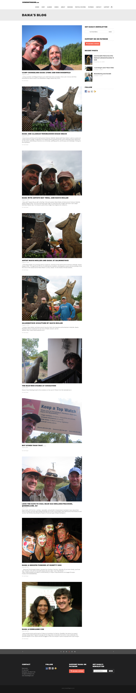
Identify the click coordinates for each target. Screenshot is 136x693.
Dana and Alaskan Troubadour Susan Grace (44, 134)
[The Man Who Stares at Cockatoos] (52, 361)
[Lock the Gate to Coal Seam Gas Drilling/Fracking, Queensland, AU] (52, 479)
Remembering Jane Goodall (102, 74)
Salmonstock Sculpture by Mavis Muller (42, 323)
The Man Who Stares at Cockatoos (39, 385)
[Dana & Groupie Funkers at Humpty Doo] (52, 540)
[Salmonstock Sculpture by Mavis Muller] (52, 298)
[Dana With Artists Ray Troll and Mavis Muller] (52, 173)
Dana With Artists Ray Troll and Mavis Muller (45, 198)
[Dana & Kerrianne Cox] (52, 604)
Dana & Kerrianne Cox (33, 629)
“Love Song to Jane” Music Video (104, 68)
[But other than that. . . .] (52, 420)
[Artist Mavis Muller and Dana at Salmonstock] (52, 235)
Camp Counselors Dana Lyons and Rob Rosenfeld (46, 72)
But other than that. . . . (34, 445)
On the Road (25, 80)
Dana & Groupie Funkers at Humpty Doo (42, 565)
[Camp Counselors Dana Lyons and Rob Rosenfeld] (52, 47)
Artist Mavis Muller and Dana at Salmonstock (45, 260)
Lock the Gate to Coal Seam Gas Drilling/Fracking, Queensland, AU (47, 505)
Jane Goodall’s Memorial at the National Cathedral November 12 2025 (104, 58)
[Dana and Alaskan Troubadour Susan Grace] (52, 109)
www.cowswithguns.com (28, 675)
